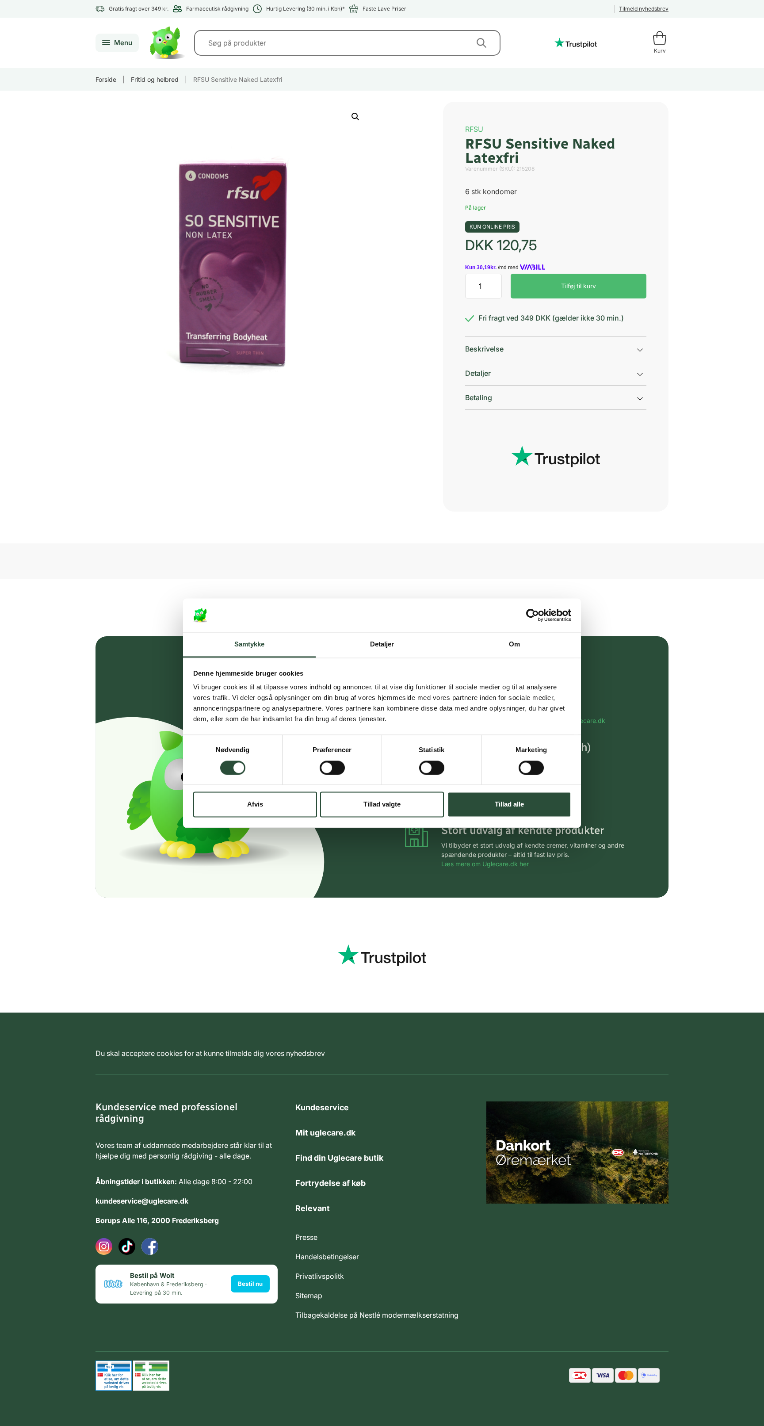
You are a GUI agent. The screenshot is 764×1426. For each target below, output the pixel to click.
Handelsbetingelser (327, 1256)
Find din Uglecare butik (339, 1157)
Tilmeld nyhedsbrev (643, 8)
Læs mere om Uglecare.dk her (485, 864)
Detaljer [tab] (382, 644)
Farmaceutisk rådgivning (217, 8)
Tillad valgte (382, 804)
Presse (306, 1237)
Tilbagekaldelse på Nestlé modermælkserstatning (376, 1315)
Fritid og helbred (155, 79)
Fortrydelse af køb (330, 1183)
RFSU (474, 129)
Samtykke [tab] (249, 644)
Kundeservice (322, 1107)
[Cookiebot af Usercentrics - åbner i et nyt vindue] (532, 615)
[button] (355, 117)
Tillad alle (509, 804)
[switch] (332, 768)
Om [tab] (514, 644)
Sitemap (308, 1295)
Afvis (255, 804)
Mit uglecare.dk (325, 1132)
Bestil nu (250, 1283)
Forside (106, 79)
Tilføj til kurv (578, 286)
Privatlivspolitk (319, 1276)
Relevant (312, 1208)
